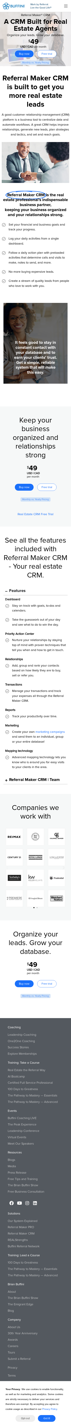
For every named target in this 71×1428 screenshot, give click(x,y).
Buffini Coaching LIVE (22, 1118)
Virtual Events (17, 1137)
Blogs (11, 1160)
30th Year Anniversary (23, 1333)
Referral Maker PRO (21, 1227)
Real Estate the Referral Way (26, 1070)
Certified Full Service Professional (30, 1082)
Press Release (17, 1172)
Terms (12, 1375)
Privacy (12, 1367)
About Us (14, 1327)
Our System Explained (22, 1221)
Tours (11, 1352)
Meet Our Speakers (21, 1143)
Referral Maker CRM (21, 1233)
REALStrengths (18, 1240)
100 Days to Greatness (23, 1089)
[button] (7, 867)
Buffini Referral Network (23, 1246)
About (12, 1291)
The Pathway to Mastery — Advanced (33, 1102)
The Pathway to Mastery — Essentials (32, 1095)
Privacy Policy (49, 1409)
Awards (13, 1339)
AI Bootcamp (16, 1076)
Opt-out (25, 1418)
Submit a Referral (19, 1359)
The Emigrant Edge (20, 1304)
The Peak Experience (22, 1124)
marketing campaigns (50, 732)
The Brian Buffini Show (23, 1185)
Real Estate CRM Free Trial (35, 514)
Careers (13, 1346)
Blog (11, 1310)
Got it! (46, 1418)
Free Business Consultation (26, 1191)
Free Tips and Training (23, 1179)
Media (12, 1166)
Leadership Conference (23, 1131)
